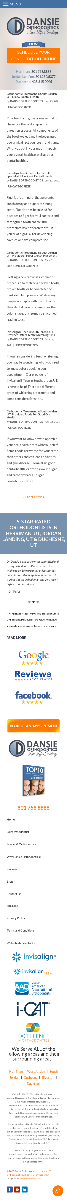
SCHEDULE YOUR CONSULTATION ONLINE (33, 55)
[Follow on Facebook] (10, 1190)
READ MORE (16, 638)
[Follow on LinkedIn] (25, 1190)
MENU (15, 4)
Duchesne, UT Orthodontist (35, 1174)
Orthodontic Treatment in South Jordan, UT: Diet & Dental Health (32, 95)
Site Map (12, 905)
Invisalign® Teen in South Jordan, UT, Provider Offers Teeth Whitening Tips (31, 333)
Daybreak (34, 1084)
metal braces (21, 1113)
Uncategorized (19, 107)
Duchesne (30, 1077)
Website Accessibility (21, 943)
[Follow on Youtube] (17, 1190)
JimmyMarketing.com (30, 1178)
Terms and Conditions (20, 930)
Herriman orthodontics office (27, 1158)
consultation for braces (37, 1154)
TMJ (35, 1116)
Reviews (12, 869)
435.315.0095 (42, 81)
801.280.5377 (45, 76)
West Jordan (36, 1071)
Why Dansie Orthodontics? (24, 856)
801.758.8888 (41, 71)
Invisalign (43, 1109)
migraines (47, 1116)
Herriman (16, 1071)
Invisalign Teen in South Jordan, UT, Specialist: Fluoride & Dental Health (29, 174)
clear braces (38, 1113)
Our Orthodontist (18, 831)
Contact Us (14, 894)
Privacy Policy (16, 918)
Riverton (48, 1077)
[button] (6, 4)
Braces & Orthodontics (21, 844)
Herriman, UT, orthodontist (29, 1098)
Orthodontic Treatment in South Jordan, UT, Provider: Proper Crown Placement (32, 254)
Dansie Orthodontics (26, 101)
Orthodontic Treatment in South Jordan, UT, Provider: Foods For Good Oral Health (32, 414)
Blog (10, 881)
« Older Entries (33, 497)
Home (11, 819)
